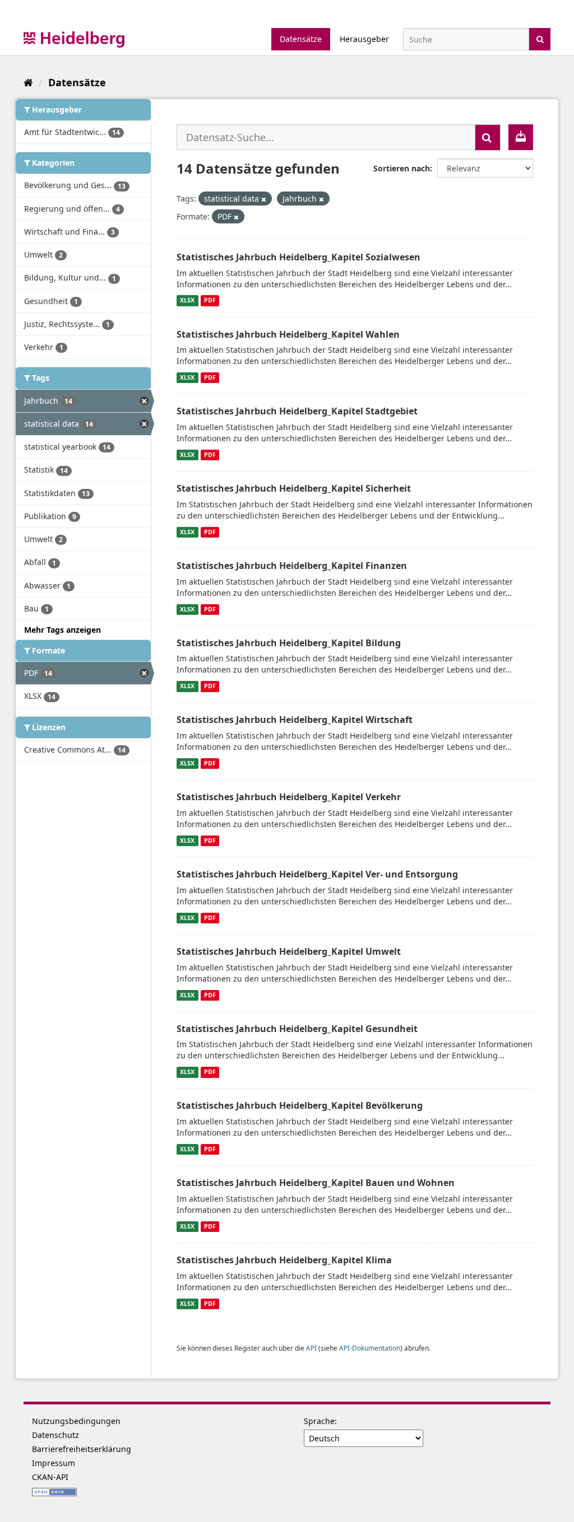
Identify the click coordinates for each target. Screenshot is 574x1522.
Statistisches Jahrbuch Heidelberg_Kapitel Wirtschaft (295, 719)
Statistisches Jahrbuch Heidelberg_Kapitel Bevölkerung (300, 1105)
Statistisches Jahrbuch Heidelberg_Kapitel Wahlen (288, 334)
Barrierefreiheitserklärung (81, 1449)
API (311, 1347)
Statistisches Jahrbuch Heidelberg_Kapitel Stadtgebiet (297, 411)
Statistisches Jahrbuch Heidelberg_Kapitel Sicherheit (294, 488)
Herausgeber (364, 39)
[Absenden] (540, 38)
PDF (210, 301)
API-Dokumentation (369, 1347)
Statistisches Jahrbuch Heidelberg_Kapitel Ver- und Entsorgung (317, 874)
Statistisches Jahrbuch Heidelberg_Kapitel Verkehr (289, 797)
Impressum (53, 1463)
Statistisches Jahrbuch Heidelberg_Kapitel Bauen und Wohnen (316, 1182)
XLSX (187, 301)
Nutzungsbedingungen (76, 1421)
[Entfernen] (263, 199)
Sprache (319, 1421)
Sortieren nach (401, 168)
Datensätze (301, 39)
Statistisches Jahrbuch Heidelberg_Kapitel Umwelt (289, 951)
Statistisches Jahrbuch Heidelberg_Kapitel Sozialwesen (298, 257)
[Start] (28, 82)
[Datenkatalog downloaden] (520, 137)
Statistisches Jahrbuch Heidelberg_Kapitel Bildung (289, 643)
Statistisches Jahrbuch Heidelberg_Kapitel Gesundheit (297, 1029)
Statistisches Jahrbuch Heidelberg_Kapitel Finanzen (292, 565)
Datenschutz (55, 1435)
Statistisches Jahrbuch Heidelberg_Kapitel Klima (284, 1260)
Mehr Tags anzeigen (62, 629)
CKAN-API (50, 1477)
